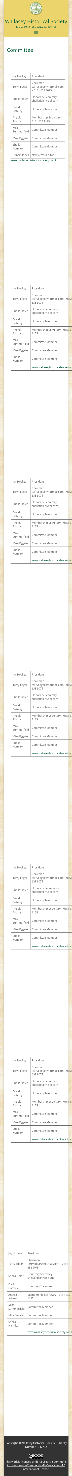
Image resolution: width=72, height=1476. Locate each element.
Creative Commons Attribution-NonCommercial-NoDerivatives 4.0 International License (37, 1465)
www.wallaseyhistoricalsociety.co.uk (33, 160)
